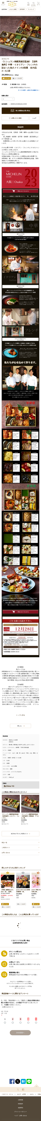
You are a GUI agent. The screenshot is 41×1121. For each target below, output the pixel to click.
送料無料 (22, 9)
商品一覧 (4, 842)
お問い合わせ (6, 852)
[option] (20, 36)
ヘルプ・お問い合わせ (20, 1115)
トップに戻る (20, 715)
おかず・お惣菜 (21, 1094)
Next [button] (37, 35)
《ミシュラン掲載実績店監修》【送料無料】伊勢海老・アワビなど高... (30, 816)
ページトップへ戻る (36, 1085)
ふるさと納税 (13, 9)
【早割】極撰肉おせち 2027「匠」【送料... (7, 890)
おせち (32, 1094)
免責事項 (20, 1107)
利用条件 (20, 1104)
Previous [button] (3, 35)
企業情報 (20, 1100)
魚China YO (5, 824)
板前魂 (33, 897)
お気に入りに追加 (16, 118)
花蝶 (17, 897)
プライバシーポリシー (20, 1111)
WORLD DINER (5, 899)
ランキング (31, 9)
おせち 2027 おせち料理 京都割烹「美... (23, 890)
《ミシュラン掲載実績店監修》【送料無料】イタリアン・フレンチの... (10, 816)
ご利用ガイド (6, 847)
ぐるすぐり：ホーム (7, 1094)
